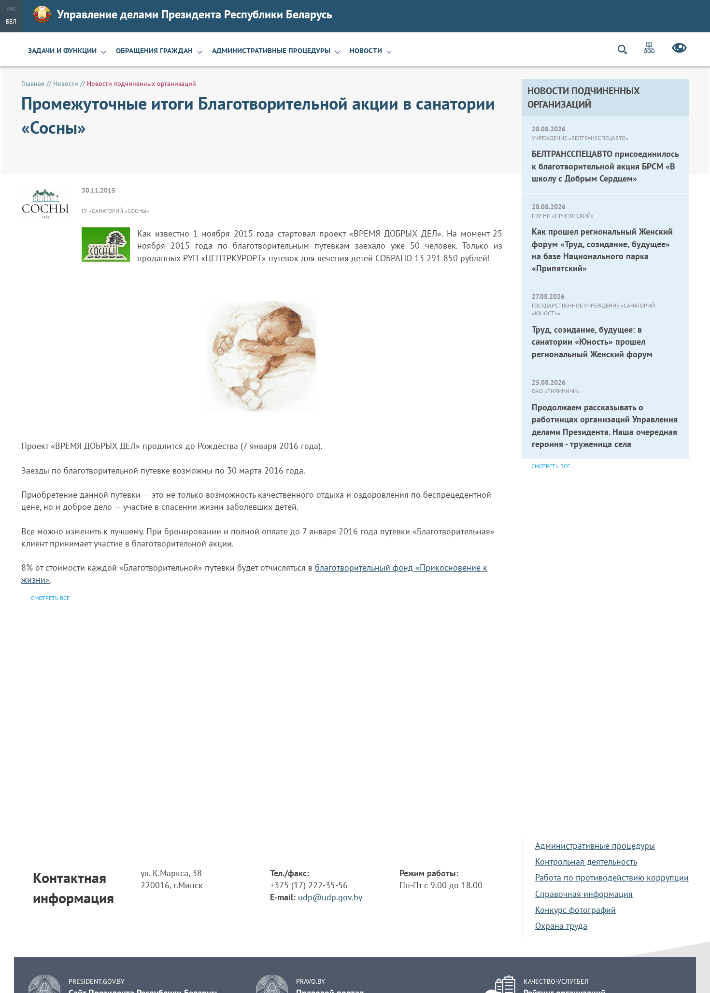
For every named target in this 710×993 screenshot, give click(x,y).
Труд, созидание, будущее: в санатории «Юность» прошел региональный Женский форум (592, 341)
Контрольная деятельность (586, 861)
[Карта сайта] (649, 49)
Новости (366, 50)
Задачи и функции (62, 50)
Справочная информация (584, 893)
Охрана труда (561, 925)
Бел (11, 21)
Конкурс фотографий (575, 909)
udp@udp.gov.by (330, 897)
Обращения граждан (154, 50)
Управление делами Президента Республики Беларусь (194, 14)
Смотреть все (550, 466)
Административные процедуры (271, 50)
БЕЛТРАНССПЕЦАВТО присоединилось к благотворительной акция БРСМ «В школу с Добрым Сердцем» (605, 165)
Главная (32, 83)
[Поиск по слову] (626, 49)
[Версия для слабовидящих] (679, 49)
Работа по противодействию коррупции (612, 877)
